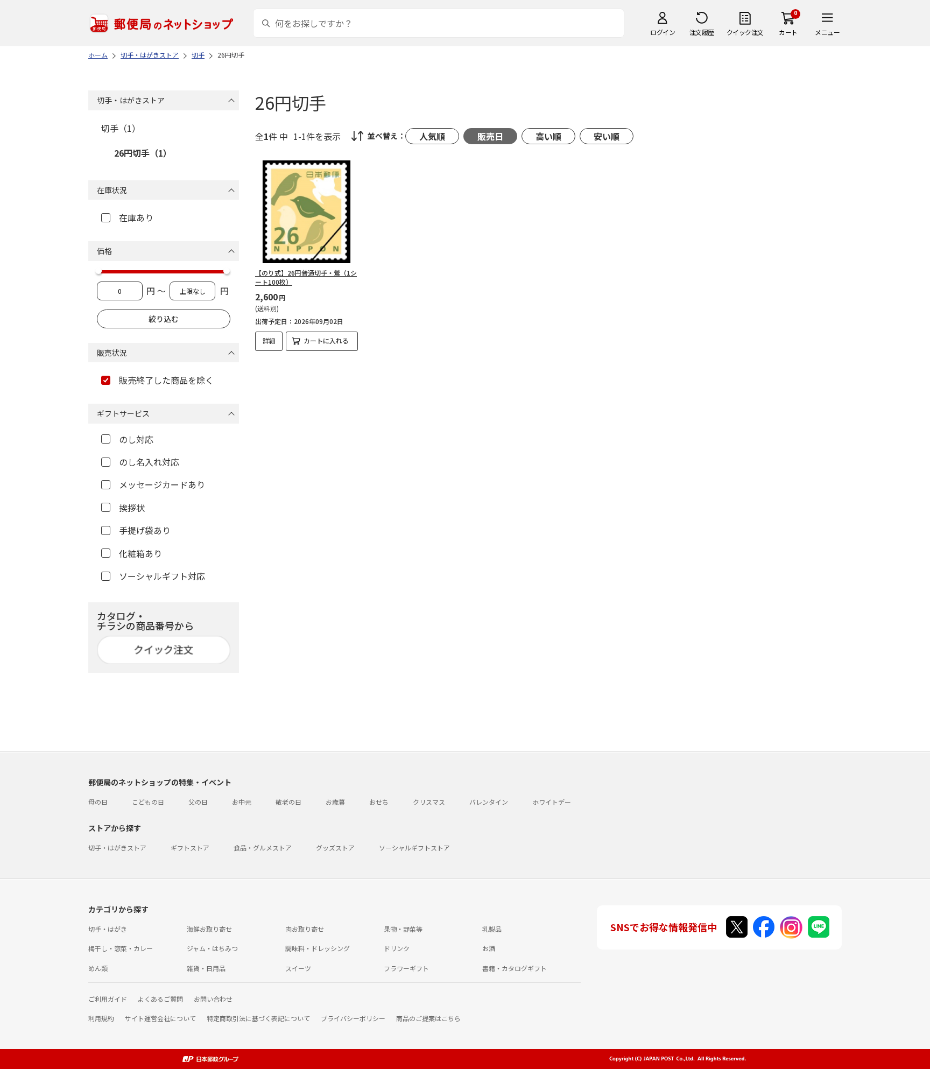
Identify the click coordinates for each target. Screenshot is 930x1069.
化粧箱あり (140, 553)
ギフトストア (190, 847)
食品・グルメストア (263, 847)
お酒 (488, 948)
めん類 (98, 968)
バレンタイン (488, 801)
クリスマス (429, 801)
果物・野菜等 (403, 928)
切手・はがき (107, 928)
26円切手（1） (143, 152)
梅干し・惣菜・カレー (120, 948)
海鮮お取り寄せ (209, 928)
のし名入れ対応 (149, 461)
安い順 (606, 136)
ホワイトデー (551, 801)
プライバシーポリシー (353, 1018)
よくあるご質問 (160, 998)
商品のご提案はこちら (428, 1018)
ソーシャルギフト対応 (162, 575)
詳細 (269, 340)
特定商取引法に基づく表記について (258, 1018)
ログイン (662, 32)
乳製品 (492, 928)
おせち (379, 801)
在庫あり (136, 217)
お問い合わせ (213, 998)
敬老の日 (288, 801)
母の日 (98, 801)
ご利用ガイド (107, 998)
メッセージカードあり (162, 484)
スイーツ (298, 968)
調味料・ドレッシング (317, 948)
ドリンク (397, 948)
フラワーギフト (406, 968)
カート (788, 32)
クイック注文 (745, 32)
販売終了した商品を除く (166, 380)
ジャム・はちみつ (212, 948)
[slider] (98, 271)
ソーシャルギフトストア (414, 847)
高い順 (548, 136)
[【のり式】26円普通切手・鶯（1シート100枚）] (306, 211)
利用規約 (101, 1018)
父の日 (198, 801)
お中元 (241, 801)
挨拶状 (132, 507)
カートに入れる (326, 340)
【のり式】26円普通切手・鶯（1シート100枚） (306, 277)
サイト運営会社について (160, 1018)
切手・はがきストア (117, 847)
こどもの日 (148, 801)
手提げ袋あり (145, 530)
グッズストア (335, 847)
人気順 (432, 136)
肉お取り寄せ (304, 928)
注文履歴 (701, 32)
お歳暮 (335, 801)
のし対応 (136, 439)
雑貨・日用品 (206, 968)
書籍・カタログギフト (514, 968)
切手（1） (120, 128)
